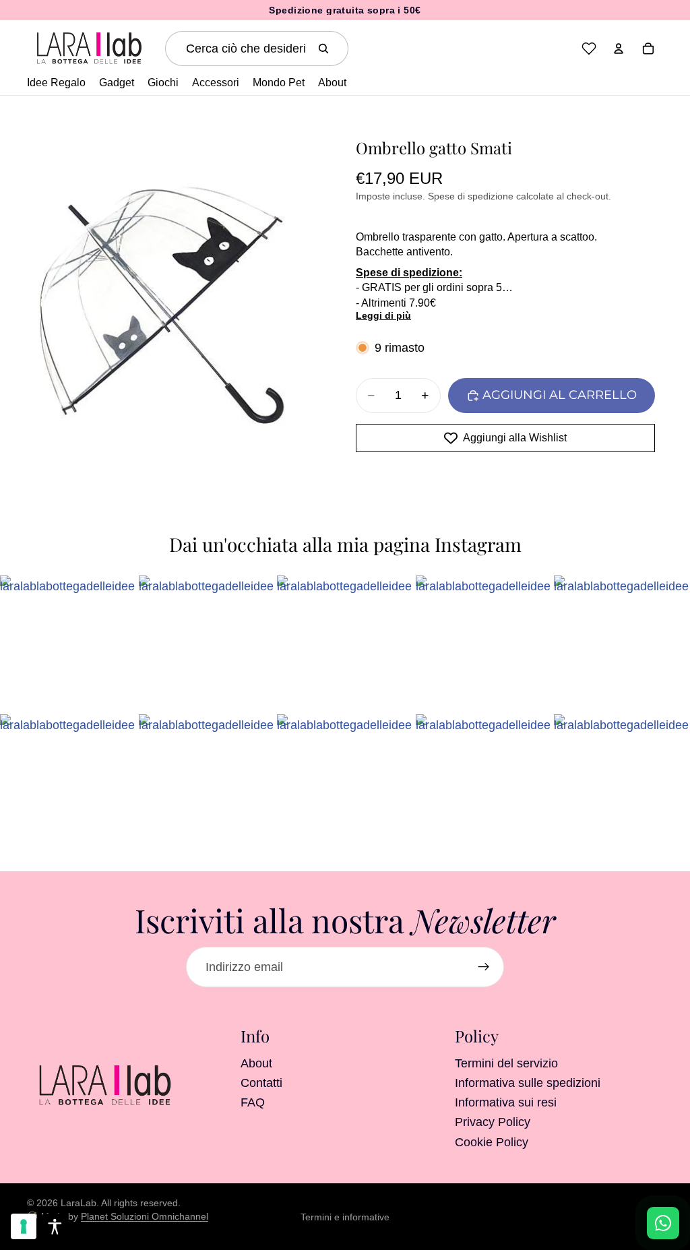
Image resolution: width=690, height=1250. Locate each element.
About (256, 1063)
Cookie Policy (491, 1142)
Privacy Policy (492, 1122)
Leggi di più (383, 315)
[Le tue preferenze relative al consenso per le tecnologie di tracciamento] (23, 1226)
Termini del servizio (506, 1063)
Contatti (261, 1083)
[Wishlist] (589, 48)
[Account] (618, 48)
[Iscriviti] (484, 967)
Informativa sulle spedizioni (527, 1083)
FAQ (253, 1102)
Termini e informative (345, 1217)
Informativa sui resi (506, 1102)
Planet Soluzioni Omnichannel (144, 1216)
